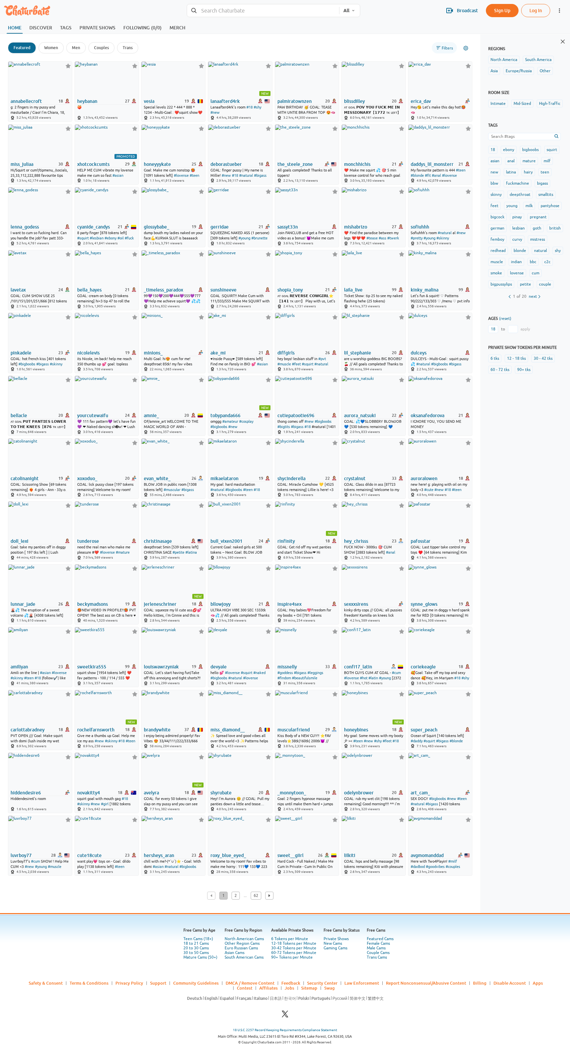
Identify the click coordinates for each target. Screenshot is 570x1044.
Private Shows (336, 939)
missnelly (287, 666)
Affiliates (268, 988)
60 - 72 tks (500, 369)
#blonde (417, 175)
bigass (542, 183)
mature (529, 161)
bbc (533, 262)
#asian (117, 175)
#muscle (284, 364)
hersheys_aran (159, 855)
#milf (452, 861)
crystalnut (354, 478)
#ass (382, 238)
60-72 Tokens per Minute (293, 952)
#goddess (285, 673)
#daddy (417, 741)
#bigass (260, 175)
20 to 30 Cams (196, 948)
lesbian (518, 228)
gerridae (219, 227)
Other (545, 71)
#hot (363, 678)
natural (540, 250)
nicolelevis (88, 352)
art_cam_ (420, 792)
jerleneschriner (160, 604)
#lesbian (97, 238)
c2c (547, 262)
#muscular (172, 490)
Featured (22, 47)
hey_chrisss (356, 541)
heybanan (87, 101)
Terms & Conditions (89, 983)
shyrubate (221, 792)
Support (158, 983)
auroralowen (424, 478)
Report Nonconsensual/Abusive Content (426, 983)
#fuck (129, 238)
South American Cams (244, 957)
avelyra (151, 792)
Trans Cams (377, 957)
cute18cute (89, 855)
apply (525, 329)
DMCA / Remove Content (250, 983)
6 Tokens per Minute (289, 939)
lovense (517, 273)
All (346, 10)
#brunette (259, 238)
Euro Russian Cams (241, 948)
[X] (285, 1015)
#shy (257, 107)
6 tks (495, 358)
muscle (497, 262)
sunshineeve (223, 289)
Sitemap (309, 988)
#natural (246, 175)
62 (256, 895)
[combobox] (263, 11)
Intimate (498, 103)
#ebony (110, 238)
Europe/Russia (519, 71)
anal (511, 161)
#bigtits (283, 427)
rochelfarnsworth (95, 729)
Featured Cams (380, 939)
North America (504, 59)
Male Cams (376, 948)
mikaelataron (224, 478)
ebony (508, 149)
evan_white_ (157, 478)
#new (215, 112)
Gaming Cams (335, 948)
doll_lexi (19, 541)
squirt (552, 149)
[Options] (465, 48)
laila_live (353, 289)
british (555, 228)
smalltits (545, 194)
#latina (191, 552)
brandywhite (157, 729)
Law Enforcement (361, 983)
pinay (517, 217)
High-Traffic (549, 103)
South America (538, 59)
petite (525, 284)
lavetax (18, 289)
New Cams (333, 943)
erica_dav (421, 101)
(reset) (505, 318)
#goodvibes (435, 867)
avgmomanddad (427, 855)
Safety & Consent (46, 983)
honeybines (356, 729)
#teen (194, 175)
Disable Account (509, 983)
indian (516, 262)
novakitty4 (88, 792)
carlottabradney (28, 729)
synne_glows (424, 604)
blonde (520, 250)
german (497, 228)
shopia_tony (290, 289)
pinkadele (21, 352)
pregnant (538, 217)
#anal (436, 175)
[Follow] (68, 65)
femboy (497, 239)
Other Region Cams (242, 943)
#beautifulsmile (304, 678)
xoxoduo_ (87, 478)
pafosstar (420, 541)
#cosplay (246, 421)
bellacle (19, 415)
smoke (496, 273)
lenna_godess (25, 227)
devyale (218, 666)
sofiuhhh (420, 227)
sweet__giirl (290, 855)
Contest (244, 988)
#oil (120, 238)
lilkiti (349, 855)
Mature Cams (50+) (200, 957)
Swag (329, 988)
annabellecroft (26, 101)
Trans (128, 47)
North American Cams (244, 939)
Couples (101, 47)
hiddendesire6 (26, 792)
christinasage (158, 541)
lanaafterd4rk (225, 101)
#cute (428, 490)
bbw (494, 183)
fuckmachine (517, 183)
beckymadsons (92, 604)
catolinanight (25, 478)
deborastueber (226, 164)
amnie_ (151, 415)
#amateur (230, 421)
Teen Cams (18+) (198, 939)
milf (547, 161)
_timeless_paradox (163, 289)
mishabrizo (355, 227)
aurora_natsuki (360, 415)
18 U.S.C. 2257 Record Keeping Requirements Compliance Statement (285, 1030)
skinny (496, 194)
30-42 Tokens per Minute (293, 948)
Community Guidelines (196, 983)
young (512, 205)
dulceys (419, 352)
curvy (517, 239)
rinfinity (286, 541)
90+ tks (523, 369)
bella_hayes (89, 289)
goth (537, 228)
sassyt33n (287, 227)
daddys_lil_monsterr (432, 164)
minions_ (153, 352)
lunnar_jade (23, 604)
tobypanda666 (225, 415)
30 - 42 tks (543, 358)
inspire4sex (289, 604)
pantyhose (550, 205)
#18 (249, 107)
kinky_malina (424, 289)
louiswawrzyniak (161, 666)
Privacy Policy (129, 983)
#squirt (83, 238)
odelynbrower (359, 792)
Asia (494, 71)
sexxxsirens (356, 604)
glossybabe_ (156, 227)
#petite (178, 552)
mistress (537, 239)
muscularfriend (293, 729)
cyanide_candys (93, 227)
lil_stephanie (357, 352)
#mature (123, 552)
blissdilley (354, 101)
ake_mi (218, 352)
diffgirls (286, 352)
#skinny (442, 238)
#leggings (315, 673)
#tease (372, 238)
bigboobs (530, 149)
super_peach (424, 729)
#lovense (181, 175)
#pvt (322, 359)
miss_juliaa (22, 164)
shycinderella (291, 478)
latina (511, 172)
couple (545, 284)
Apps (538, 983)
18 (493, 149)
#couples (453, 867)
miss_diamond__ (227, 729)
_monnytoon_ (291, 792)
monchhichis (357, 164)
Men (76, 47)
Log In (535, 10)
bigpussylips (501, 284)
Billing (480, 983)
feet (494, 205)
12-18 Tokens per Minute (293, 943)
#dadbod (418, 867)
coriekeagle (423, 666)
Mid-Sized (522, 103)
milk (529, 205)
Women (51, 47)
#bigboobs (26, 364)
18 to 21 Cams (196, 943)
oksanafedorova (427, 415)
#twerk (393, 238)
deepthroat (520, 194)
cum (535, 273)
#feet (296, 364)
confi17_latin (358, 666)
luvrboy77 (21, 855)
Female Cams (378, 943)
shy (558, 250)
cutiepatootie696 (295, 415)
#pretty (417, 238)
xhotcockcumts (93, 164)
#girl (105, 804)
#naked (259, 673)
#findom (284, 678)
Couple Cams (378, 952)
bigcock (497, 217)
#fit (428, 175)
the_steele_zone (295, 164)
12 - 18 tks (516, 358)
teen (545, 172)
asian (495, 161)
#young (244, 238)
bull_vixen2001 (226, 541)
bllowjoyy (220, 604)
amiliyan (19, 666)
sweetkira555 (91, 666)
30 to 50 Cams (196, 952)
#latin (373, 678)
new (494, 172)
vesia (149, 101)
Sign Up (502, 10)
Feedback (290, 983)
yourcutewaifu (92, 415)
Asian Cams (234, 952)
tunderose (88, 541)
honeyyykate (157, 164)
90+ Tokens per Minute (292, 957)
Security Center (322, 983)
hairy (528, 172)
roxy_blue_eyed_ (228, 855)
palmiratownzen (294, 101)
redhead (498, 250)
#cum (396, 673)
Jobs (289, 988)
